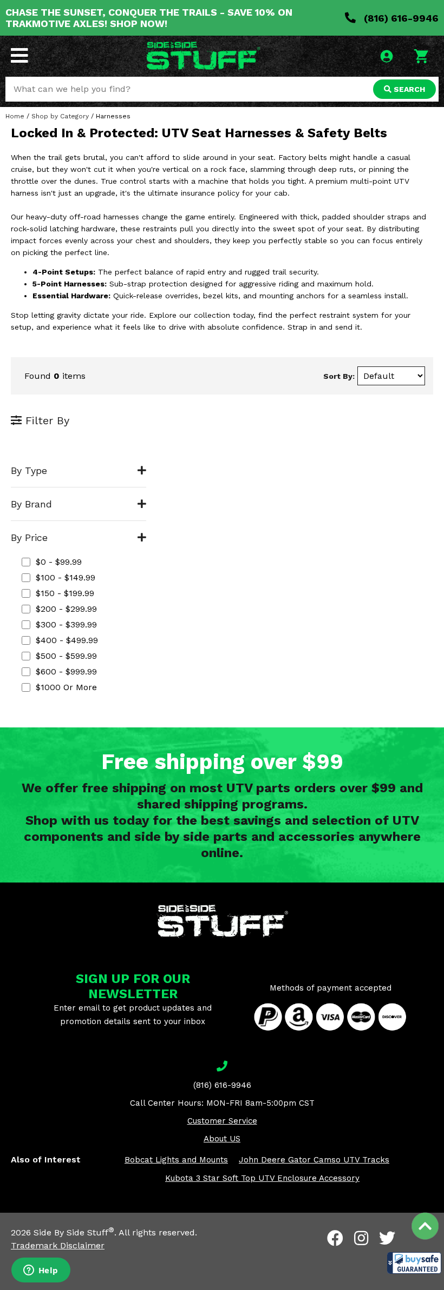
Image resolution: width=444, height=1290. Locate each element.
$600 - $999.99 (66, 671)
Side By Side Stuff (74, 1232)
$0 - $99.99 (59, 562)
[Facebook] (335, 1238)
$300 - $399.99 (66, 624)
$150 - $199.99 (65, 593)
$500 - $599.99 (66, 656)
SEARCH (408, 89)
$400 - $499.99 (67, 640)
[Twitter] (387, 1238)
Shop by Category (60, 116)
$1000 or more (66, 687)
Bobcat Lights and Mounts (176, 1160)
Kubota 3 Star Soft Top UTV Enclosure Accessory (262, 1178)
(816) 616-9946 (400, 18)
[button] (414, 1263)
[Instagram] (361, 1238)
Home (14, 116)
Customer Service (222, 1121)
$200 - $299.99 (66, 609)
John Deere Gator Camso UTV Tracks (314, 1160)
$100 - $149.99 (65, 577)
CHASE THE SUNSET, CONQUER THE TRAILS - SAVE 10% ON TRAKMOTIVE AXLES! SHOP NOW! (148, 17)
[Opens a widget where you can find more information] (40, 1271)
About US (222, 1139)
